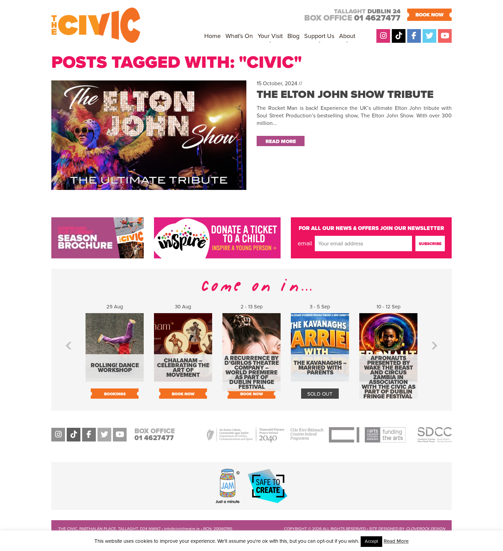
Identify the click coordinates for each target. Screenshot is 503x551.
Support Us (319, 36)
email (305, 243)
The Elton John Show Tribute (345, 94)
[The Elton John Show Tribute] (148, 186)
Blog (293, 36)
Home (212, 36)
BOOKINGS (115, 394)
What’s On (239, 36)
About (347, 36)
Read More (396, 541)
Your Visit (270, 36)
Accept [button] (371, 541)
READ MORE (281, 141)
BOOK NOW (429, 15)
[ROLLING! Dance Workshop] (115, 378)
